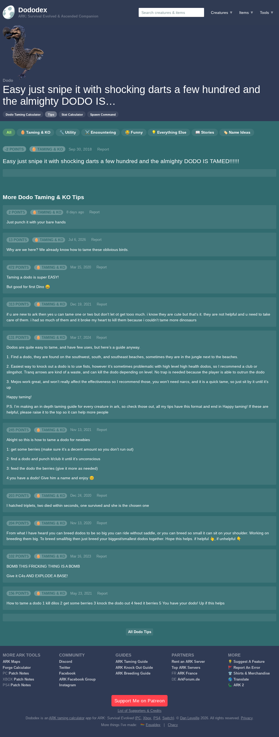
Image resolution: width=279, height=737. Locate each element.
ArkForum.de (189, 679)
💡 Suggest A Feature (246, 662)
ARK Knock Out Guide (134, 668)
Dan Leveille (189, 718)
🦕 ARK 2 (236, 685)
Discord (65, 662)
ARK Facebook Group (77, 679)
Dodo (8, 80)
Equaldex (153, 725)
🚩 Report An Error (244, 668)
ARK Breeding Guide (133, 673)
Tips (51, 114)
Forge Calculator (17, 668)
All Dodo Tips (139, 632)
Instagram (67, 685)
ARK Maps (11, 662)
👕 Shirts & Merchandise (249, 673)
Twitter (64, 668)
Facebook (67, 673)
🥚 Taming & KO (47, 149)
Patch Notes (19, 673)
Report (103, 149)
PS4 (156, 718)
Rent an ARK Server (188, 662)
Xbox (147, 718)
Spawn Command (103, 114)
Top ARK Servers (186, 668)
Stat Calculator (72, 114)
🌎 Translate (238, 679)
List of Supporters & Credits (140, 711)
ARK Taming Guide (132, 662)
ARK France (187, 673)
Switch (167, 718)
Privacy (247, 718)
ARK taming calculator (66, 718)
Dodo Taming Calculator (23, 114)
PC (138, 718)
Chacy (173, 725)
